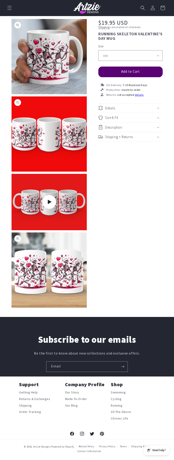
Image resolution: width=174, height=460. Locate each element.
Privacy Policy (107, 446)
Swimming (118, 393)
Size (101, 46)
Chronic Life (119, 418)
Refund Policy (86, 446)
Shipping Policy (140, 446)
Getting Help (28, 393)
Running (116, 405)
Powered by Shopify (62, 446)
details (139, 95)
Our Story (72, 393)
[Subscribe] (123, 366)
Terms (123, 446)
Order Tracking (30, 412)
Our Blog (71, 405)
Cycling (116, 399)
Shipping (104, 27)
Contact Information (89, 451)
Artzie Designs (42, 446)
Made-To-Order (76, 399)
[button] (9, 8)
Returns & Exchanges (34, 399)
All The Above (121, 412)
